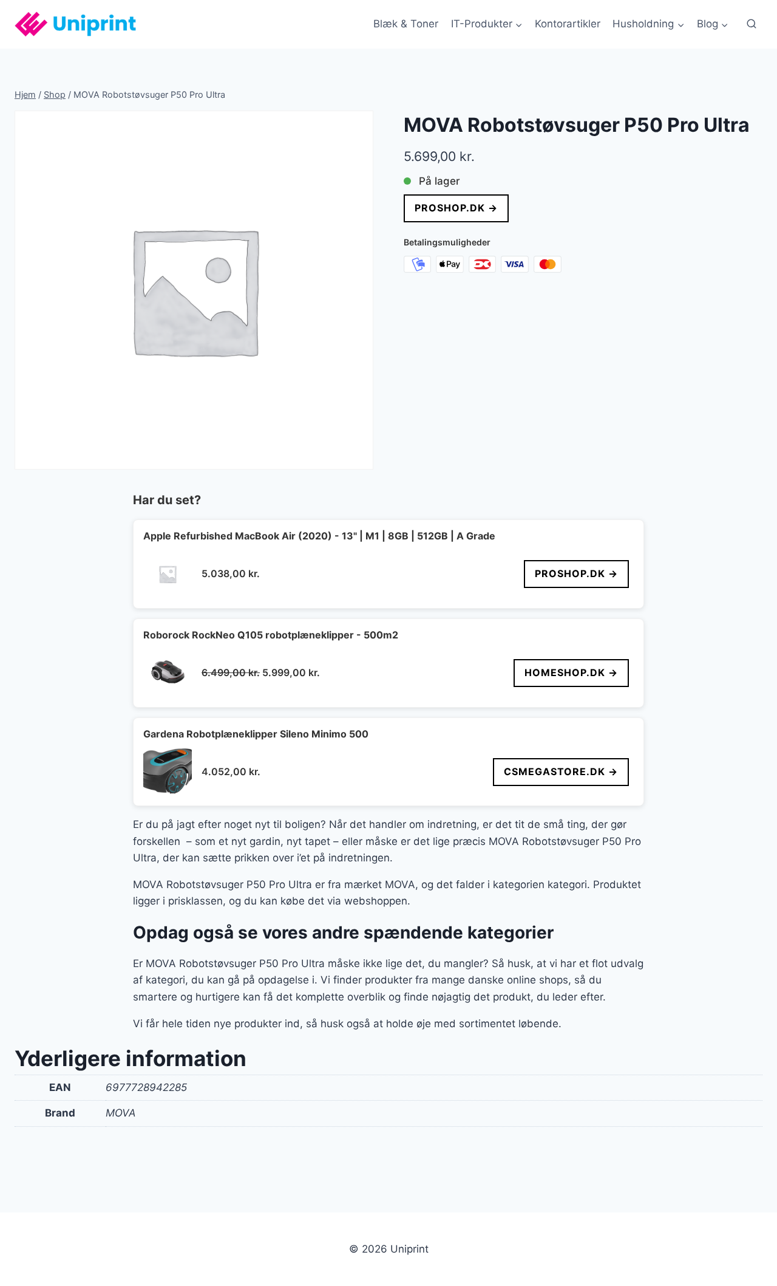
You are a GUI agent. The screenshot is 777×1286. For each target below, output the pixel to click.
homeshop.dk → (571, 672)
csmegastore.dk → (561, 771)
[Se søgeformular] (751, 24)
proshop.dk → (456, 208)
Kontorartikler (567, 24)
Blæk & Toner (405, 24)
